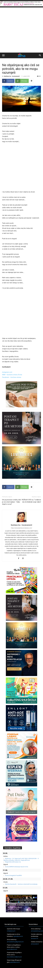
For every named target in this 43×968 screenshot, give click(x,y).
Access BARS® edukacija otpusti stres (16, 867)
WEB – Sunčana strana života (12, 374)
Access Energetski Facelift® (13, 875)
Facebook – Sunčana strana (11, 377)
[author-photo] (21, 522)
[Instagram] (23, 558)
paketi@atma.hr (15, 962)
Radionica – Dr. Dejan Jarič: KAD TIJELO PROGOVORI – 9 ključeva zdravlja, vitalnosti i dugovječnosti (21, 859)
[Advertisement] (21, 30)
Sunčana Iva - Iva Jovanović (12, 76)
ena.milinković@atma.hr (14, 957)
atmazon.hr (34, 938)
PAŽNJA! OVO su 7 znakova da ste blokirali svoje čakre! (31, 501)
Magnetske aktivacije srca (13, 862)
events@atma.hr (12, 949)
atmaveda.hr (35, 944)
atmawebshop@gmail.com (15, 942)
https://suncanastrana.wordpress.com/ (21, 528)
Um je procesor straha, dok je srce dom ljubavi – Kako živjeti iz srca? (11, 502)
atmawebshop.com (37, 931)
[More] (31, 81)
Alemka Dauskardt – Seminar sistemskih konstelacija (21, 884)
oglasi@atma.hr (18, 936)
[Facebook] (19, 558)
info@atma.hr (11, 931)
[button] (3, 55)
